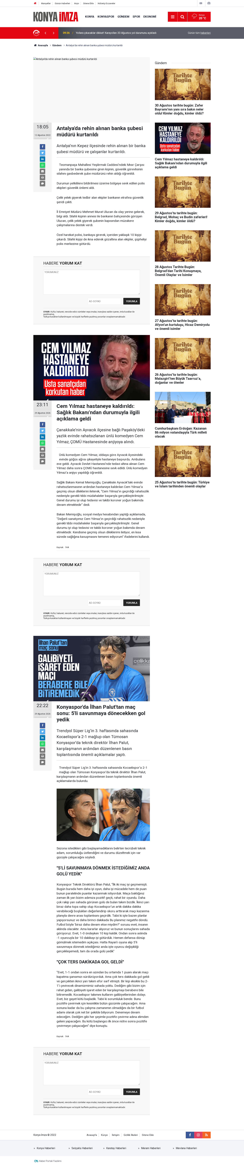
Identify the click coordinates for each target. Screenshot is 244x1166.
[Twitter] (42, 153)
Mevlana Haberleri (186, 1148)
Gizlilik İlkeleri (131, 1135)
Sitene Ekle (88, 3)
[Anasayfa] (35, 3)
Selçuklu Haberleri (82, 1148)
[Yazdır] (42, 177)
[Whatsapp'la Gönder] (42, 165)
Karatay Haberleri (116, 1148)
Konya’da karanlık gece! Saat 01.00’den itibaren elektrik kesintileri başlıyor (118, 32)
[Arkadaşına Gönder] (42, 171)
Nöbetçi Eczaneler (106, 3)
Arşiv (76, 3)
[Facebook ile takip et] (190, 1135)
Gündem (123, 16)
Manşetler (46, 3)
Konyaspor (106, 16)
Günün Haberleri (62, 3)
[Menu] (173, 17)
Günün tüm (199, 32)
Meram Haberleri (151, 1148)
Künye (104, 1135)
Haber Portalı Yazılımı (50, 1161)
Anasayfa (92, 1135)
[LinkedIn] (42, 159)
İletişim (116, 1135)
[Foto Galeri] (209, 3)
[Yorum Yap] (42, 183)
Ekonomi (149, 16)
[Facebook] (42, 146)
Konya (89, 16)
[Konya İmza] (56, 16)
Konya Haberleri (46, 1148)
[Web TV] (201, 3)
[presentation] (45, 33)
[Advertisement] (17, 97)
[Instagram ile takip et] (198, 1135)
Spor (136, 16)
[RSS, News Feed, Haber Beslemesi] (206, 1135)
